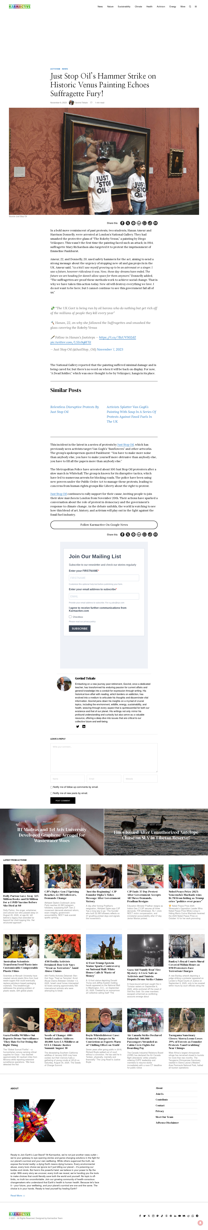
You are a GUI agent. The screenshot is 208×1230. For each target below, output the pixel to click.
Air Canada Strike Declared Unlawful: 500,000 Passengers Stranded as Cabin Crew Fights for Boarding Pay (144, 1042)
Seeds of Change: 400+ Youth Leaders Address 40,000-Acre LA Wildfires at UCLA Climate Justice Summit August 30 (61, 1042)
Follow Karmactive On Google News (104, 525)
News (65, 69)
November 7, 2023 (110, 349)
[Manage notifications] (200, 1222)
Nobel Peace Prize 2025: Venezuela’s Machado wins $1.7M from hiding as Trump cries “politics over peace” (186, 896)
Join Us (160, 1094)
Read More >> (18, 1195)
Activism (55, 69)
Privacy (160, 1111)
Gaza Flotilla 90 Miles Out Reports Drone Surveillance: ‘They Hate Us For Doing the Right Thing (21, 1040)
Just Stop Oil (125, 444)
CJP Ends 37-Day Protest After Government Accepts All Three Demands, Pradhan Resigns (144, 896)
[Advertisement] (104, 37)
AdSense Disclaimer (167, 1122)
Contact (160, 1105)
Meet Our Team (164, 1117)
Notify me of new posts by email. (70, 793)
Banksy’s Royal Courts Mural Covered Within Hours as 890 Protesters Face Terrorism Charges (186, 966)
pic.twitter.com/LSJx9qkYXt (70, 342)
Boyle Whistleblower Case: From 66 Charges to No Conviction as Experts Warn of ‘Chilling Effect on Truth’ (103, 1040)
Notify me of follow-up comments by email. (75, 786)
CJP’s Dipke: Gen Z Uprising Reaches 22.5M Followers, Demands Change (62, 895)
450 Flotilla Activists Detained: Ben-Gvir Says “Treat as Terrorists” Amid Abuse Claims (61, 966)
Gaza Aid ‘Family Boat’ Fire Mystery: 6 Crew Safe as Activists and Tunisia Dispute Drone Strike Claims (145, 974)
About (159, 1088)
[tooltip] (122, 223)
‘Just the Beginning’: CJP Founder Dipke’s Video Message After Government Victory (103, 896)
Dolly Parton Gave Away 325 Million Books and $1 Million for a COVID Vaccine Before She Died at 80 (20, 900)
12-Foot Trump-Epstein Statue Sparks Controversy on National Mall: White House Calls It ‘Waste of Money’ (103, 969)
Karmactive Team (55, 1218)
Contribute (162, 1099)
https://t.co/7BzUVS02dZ (117, 337)
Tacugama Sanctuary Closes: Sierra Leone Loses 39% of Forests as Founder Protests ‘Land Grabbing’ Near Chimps (185, 1042)
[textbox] (56, 1171)
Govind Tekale (81, 102)
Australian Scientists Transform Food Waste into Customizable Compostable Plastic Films (20, 966)
